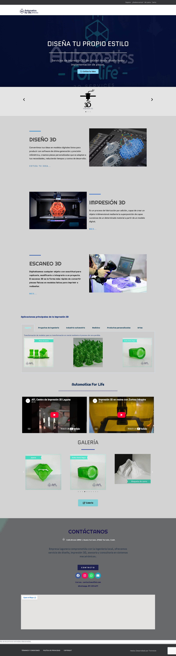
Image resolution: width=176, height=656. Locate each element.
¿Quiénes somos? (137, 2)
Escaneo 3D (122, 11)
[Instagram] (85, 576)
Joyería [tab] (28, 328)
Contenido (134, 11)
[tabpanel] (88, 352)
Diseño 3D (110, 11)
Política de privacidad (51, 650)
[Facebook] (78, 576)
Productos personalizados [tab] (118, 328)
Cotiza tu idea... (40, 166)
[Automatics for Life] (29, 11)
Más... (93, 229)
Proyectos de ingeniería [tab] (48, 328)
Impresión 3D (98, 11)
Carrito (154, 2)
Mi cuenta (148, 2)
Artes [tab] (140, 328)
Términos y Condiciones (31, 650)
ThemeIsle (152, 651)
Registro (128, 2)
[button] (24, 99)
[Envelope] (98, 576)
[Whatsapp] (91, 576)
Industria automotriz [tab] (75, 328)
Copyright (68, 650)
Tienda (87, 11)
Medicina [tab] (96, 328)
